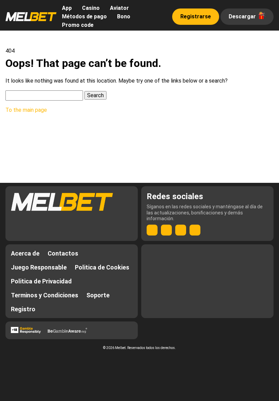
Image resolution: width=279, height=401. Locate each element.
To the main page (26, 110)
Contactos (63, 253)
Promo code (78, 25)
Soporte (98, 295)
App (67, 8)
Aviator (119, 8)
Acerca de (25, 253)
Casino (91, 8)
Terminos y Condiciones (44, 295)
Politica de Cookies (102, 267)
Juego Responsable (39, 267)
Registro (23, 309)
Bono (123, 16)
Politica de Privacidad (41, 281)
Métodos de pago (84, 16)
